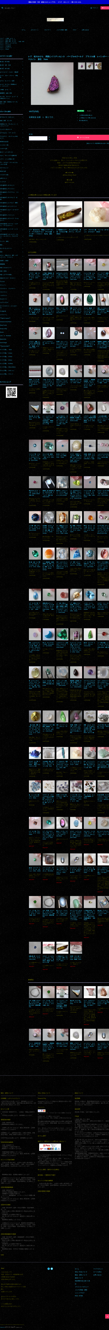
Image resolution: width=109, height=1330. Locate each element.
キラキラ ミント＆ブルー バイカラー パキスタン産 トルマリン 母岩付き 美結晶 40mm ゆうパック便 (49, 959)
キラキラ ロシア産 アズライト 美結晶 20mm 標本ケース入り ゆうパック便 (34, 764)
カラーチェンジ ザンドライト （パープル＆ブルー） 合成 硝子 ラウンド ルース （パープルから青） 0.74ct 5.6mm (89, 684)
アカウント (95, 8)
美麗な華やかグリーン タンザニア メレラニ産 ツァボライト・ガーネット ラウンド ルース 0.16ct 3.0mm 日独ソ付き (49, 607)
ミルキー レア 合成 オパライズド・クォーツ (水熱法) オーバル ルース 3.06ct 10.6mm (62, 683)
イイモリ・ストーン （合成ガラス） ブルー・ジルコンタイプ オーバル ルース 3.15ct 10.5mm (89, 606)
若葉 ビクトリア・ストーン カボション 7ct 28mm (62, 726)
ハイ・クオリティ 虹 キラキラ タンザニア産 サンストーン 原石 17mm (90, 870)
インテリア (9, 44)
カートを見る (97, 1272)
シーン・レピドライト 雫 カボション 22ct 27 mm (48, 343)
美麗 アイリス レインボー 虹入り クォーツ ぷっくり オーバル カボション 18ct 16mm (76, 310)
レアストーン (9, 47)
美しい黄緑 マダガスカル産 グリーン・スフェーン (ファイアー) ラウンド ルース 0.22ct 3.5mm (76, 528)
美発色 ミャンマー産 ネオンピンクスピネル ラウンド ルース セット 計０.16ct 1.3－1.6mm (34, 382)
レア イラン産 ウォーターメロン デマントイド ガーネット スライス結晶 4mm (34, 913)
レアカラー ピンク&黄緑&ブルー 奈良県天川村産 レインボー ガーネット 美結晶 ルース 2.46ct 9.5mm (90, 419)
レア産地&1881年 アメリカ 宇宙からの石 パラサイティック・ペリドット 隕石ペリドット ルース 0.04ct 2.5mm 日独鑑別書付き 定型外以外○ (89, 915)
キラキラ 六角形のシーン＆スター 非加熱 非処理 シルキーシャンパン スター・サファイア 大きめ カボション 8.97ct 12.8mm (76, 458)
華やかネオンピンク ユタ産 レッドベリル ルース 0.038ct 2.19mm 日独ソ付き (34, 493)
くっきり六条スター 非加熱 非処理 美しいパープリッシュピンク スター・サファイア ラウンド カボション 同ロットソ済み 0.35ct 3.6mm (62, 421)
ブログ (74, 30)
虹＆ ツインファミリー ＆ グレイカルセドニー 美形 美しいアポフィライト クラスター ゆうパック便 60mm (90, 764)
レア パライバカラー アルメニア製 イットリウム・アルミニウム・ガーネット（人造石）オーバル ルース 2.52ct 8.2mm (48, 835)
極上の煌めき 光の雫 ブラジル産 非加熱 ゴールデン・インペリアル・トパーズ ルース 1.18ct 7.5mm (75, 276)
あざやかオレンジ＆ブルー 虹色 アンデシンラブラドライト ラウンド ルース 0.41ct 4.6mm (62, 275)
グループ (46, 30)
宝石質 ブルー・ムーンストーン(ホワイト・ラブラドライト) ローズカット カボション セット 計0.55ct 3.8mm (62, 344)
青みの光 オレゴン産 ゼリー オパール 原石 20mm (35, 418)
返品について (90, 143)
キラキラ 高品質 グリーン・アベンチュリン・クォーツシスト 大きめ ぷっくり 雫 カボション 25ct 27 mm (90, 311)
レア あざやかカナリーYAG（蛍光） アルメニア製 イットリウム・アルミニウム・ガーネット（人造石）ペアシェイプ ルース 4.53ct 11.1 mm (76, 494)
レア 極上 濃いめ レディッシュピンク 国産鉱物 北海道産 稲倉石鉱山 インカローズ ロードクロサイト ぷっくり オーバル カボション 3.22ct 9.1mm (62, 608)
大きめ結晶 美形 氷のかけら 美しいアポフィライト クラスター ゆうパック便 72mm (48, 764)
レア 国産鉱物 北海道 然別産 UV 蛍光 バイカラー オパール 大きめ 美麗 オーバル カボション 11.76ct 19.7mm (49, 566)
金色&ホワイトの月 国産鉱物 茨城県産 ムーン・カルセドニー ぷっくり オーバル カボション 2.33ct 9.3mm (49, 728)
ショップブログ (79, 1293)
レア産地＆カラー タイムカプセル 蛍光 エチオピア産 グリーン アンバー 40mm (69, 232)
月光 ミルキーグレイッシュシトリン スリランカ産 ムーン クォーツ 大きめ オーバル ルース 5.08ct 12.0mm (62, 565)
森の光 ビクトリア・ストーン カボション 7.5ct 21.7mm (89, 644)
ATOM (81, 1296)
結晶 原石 (21, 41)
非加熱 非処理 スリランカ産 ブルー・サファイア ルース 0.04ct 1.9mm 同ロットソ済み (89, 456)
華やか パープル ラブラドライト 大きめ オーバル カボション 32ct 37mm (62, 310)
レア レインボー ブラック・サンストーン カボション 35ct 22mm (48, 869)
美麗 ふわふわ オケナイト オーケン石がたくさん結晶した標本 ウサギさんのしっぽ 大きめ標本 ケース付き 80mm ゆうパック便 (89, 728)
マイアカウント (98, 1269)
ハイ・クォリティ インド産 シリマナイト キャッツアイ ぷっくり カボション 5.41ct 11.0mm (62, 871)
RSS (76, 1296)
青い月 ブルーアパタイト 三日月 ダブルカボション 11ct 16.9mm (48, 644)
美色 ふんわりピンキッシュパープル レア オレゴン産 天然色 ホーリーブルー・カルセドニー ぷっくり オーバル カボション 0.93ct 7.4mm (34, 647)
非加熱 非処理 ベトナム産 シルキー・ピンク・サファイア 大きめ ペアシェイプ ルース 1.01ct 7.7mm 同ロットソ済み (76, 728)
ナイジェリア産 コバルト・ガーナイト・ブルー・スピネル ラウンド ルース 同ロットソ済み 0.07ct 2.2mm (34, 457)
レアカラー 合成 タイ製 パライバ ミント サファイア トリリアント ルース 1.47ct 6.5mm (34, 276)
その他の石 (8, 46)
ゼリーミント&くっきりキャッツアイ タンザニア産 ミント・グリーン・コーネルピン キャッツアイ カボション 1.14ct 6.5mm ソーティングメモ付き (76, 915)
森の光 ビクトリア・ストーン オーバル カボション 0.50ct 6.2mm (35, 869)
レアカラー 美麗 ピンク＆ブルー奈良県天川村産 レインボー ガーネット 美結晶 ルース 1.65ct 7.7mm (34, 344)
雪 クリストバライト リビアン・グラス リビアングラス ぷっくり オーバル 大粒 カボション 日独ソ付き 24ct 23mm (34, 684)
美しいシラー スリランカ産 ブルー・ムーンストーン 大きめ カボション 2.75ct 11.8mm (62, 913)
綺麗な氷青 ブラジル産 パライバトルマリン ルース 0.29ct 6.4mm (76, 381)
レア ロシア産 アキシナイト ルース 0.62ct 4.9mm (34, 833)
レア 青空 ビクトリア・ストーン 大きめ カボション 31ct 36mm (76, 564)
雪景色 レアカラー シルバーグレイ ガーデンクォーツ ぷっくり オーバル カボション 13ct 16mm (62, 382)
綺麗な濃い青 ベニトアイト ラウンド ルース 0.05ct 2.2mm (35, 958)
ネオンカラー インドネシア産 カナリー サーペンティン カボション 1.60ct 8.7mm (89, 834)
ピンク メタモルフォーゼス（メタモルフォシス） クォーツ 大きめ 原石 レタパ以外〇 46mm (90, 1003)
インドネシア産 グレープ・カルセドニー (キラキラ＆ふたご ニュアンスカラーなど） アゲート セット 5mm (76, 798)
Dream (7, 49)
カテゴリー (34, 30)
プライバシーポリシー (82, 1287)
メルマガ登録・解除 (62, 30)
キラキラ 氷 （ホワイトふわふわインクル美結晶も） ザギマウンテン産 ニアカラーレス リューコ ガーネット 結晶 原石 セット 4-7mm (48, 799)
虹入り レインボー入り (11, 43)
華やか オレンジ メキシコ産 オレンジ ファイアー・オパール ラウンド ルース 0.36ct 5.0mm (89, 528)
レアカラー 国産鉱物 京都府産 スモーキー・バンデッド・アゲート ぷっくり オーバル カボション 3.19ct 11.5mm (90, 383)
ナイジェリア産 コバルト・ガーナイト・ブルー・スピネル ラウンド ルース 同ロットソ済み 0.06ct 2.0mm (89, 276)
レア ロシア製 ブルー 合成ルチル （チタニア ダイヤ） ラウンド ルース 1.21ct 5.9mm (90, 564)
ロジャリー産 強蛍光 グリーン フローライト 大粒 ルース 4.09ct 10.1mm (48, 456)
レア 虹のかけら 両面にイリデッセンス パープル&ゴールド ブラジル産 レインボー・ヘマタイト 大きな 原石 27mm (41, 233)
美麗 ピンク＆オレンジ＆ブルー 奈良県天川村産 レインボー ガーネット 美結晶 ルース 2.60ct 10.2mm (34, 311)
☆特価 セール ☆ (10, 38)
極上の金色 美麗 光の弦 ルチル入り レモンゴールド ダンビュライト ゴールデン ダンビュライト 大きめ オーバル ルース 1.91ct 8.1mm (34, 729)
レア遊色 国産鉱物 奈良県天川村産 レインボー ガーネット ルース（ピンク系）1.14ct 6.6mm (48, 276)
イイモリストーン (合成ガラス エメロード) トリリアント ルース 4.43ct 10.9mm (62, 645)
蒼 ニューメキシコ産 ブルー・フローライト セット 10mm (34, 796)
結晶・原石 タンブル (11, 40)
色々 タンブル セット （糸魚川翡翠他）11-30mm (90, 796)
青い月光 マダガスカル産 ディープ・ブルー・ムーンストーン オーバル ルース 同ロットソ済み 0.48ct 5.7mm (48, 311)
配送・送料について (81, 1275)
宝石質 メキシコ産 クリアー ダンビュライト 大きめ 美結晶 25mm (76, 958)
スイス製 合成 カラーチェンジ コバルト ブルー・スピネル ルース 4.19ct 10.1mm (35, 528)
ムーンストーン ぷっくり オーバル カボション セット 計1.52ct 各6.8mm (75, 870)
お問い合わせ (85, 30)
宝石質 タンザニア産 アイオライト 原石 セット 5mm (62, 796)
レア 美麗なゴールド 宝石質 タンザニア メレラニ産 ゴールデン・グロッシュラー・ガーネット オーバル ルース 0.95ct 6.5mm (76, 607)
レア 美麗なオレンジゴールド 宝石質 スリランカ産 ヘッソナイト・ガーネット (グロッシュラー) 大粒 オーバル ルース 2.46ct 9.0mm (62, 529)
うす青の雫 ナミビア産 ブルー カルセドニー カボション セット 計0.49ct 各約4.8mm (90, 344)
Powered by (2, 1327)
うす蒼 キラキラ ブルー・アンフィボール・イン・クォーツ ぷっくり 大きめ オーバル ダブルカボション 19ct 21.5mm (49, 383)
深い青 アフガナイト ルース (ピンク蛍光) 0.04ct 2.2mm (62, 456)
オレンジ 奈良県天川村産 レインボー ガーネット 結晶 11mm (34, 1045)
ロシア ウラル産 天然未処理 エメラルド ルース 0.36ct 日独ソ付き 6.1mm (49, 683)
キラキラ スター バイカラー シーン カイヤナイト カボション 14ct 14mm (75, 344)
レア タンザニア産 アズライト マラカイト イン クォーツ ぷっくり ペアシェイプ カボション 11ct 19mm (35, 606)
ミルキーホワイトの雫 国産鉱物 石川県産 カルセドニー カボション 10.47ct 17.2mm (76, 418)
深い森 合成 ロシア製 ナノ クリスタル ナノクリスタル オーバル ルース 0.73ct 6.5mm (35, 564)
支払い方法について (81, 1272)
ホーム (23, 30)
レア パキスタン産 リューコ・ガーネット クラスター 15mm (75, 763)
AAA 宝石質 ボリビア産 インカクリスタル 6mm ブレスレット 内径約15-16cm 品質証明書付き (49, 913)
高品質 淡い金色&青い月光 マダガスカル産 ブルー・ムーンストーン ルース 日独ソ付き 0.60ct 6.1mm (49, 493)
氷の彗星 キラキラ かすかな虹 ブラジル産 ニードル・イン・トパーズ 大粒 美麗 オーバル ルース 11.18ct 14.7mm (48, 529)
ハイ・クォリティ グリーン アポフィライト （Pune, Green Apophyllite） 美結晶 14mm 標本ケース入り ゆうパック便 (48, 420)
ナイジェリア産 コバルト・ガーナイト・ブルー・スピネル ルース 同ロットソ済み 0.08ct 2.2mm (89, 493)
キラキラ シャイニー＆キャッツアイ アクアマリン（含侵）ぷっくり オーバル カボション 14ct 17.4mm (75, 834)
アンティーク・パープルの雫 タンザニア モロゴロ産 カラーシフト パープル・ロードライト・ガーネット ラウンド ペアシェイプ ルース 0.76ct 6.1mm (75, 647)
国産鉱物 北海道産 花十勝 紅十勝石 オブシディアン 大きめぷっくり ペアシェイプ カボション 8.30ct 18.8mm (75, 684)
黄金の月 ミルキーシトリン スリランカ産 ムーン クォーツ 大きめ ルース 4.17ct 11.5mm (62, 493)
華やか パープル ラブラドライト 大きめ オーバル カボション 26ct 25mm (62, 834)
